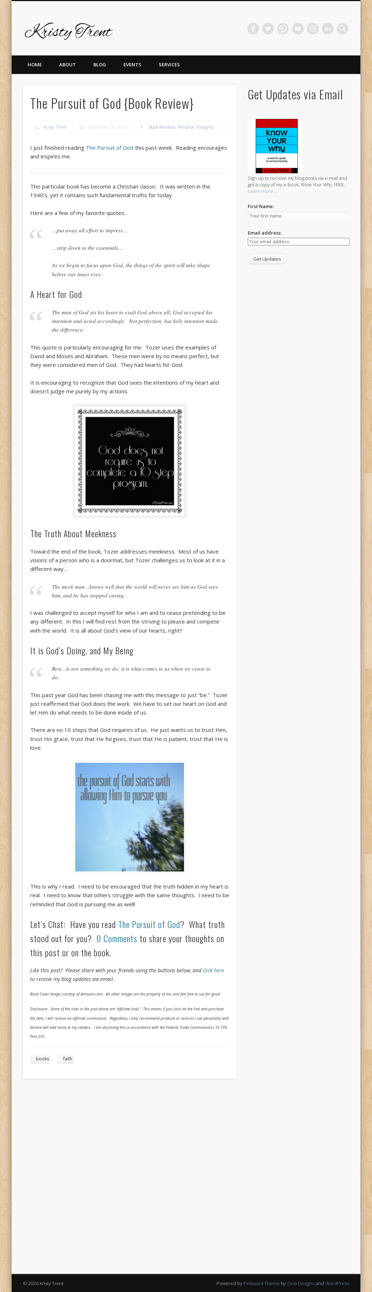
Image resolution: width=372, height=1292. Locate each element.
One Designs (301, 1283)
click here (213, 970)
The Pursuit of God (109, 147)
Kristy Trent (55, 127)
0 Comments (116, 938)
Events (132, 64)
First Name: (261, 206)
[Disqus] (129, 1181)
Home (35, 64)
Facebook (253, 28)
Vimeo (298, 28)
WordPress (337, 1283)
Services (169, 64)
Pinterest (283, 28)
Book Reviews (162, 127)
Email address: (265, 232)
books (42, 1059)
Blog (99, 64)
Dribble (313, 28)
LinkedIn (327, 28)
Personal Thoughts (195, 127)
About (67, 64)
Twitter (268, 28)
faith (67, 1059)
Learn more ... (263, 191)
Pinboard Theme (261, 1283)
